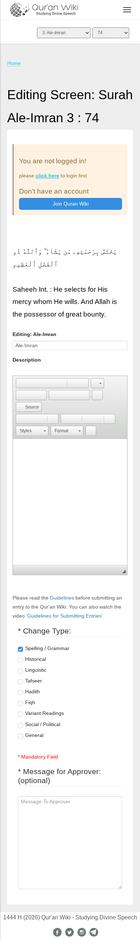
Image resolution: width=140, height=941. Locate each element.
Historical (35, 659)
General (34, 735)
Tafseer (33, 681)
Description (27, 360)
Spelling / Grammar (47, 648)
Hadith (32, 691)
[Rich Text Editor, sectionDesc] (70, 502)
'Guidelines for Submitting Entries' (64, 616)
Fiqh (30, 702)
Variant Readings (44, 713)
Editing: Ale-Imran (34, 334)
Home (14, 63)
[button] (21, 383)
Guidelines (62, 598)
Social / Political (42, 724)
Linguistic (35, 670)
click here (47, 175)
